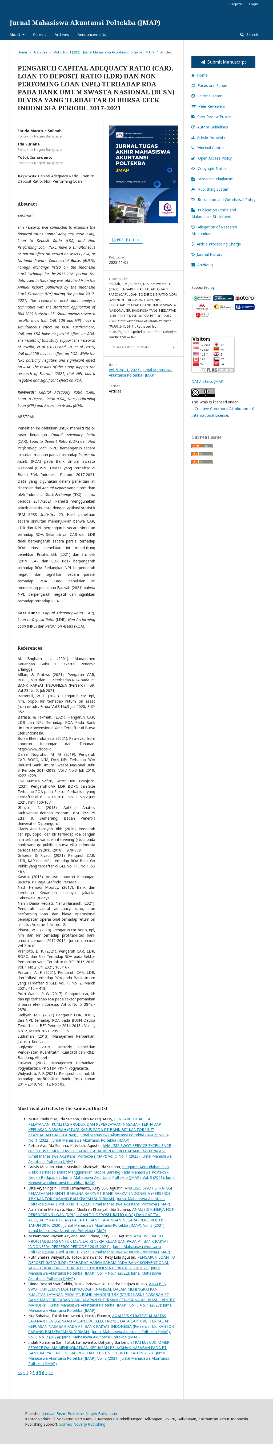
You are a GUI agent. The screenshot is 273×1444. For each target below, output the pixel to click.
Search (251, 34)
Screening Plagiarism (215, 178)
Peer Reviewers (211, 106)
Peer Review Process (215, 116)
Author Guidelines (212, 127)
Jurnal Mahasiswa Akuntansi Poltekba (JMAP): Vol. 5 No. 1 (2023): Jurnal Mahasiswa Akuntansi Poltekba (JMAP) (99, 1201)
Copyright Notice (212, 168)
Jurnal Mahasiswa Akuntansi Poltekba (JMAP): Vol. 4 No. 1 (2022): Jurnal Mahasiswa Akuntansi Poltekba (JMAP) (98, 1137)
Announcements (92, 34)
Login (253, 4)
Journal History (209, 254)
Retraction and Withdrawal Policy (226, 199)
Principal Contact (211, 147)
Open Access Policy (214, 158)
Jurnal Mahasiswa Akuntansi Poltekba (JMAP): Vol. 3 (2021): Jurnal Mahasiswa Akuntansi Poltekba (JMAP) (96, 1228)
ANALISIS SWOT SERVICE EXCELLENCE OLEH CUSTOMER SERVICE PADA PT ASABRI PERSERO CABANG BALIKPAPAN (99, 1148)
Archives (62, 34)
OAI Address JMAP (207, 381)
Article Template (211, 137)
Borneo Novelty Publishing (82, 1424)
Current (39, 34)
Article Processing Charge (219, 244)
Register (236, 4)
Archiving (205, 264)
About (15, 34)
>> (51, 1372)
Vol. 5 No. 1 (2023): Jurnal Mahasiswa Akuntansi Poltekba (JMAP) (104, 52)
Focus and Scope (212, 85)
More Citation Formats (131, 347)
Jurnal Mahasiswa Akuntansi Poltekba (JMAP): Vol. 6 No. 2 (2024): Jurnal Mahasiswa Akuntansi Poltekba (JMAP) (99, 1334)
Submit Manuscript (226, 62)
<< (20, 1372)
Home (22, 52)
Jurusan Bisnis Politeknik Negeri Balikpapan (80, 1413)
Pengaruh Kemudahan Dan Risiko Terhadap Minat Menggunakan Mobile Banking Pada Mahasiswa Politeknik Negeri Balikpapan (98, 1172)
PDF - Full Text (127, 239)
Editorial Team (209, 95)
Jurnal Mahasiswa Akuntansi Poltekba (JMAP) (85, 22)
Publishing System (213, 189)
